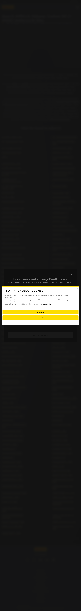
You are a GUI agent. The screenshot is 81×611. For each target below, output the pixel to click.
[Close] (77, 288)
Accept (41, 317)
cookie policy (47, 304)
